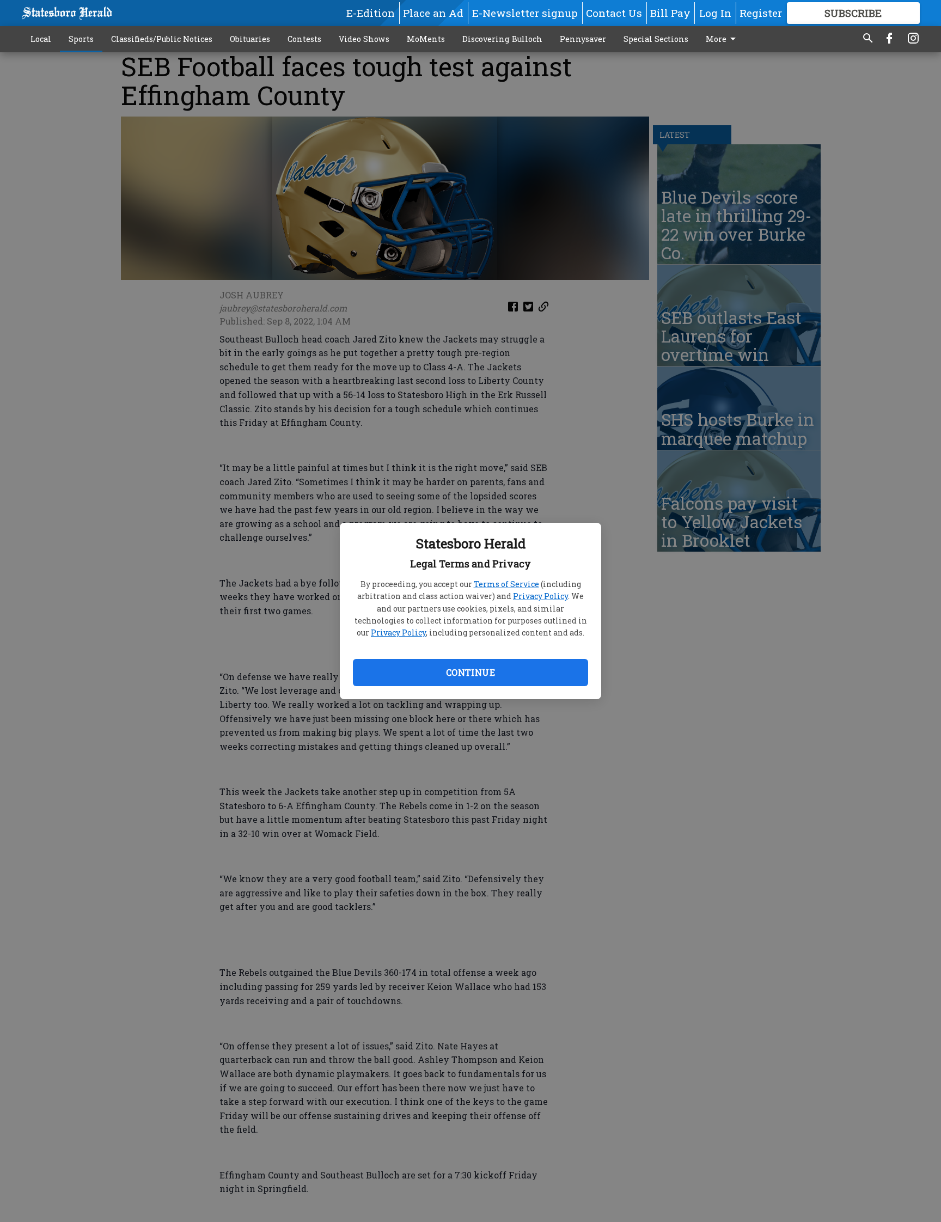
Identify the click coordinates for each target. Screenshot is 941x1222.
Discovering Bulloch (502, 39)
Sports (81, 39)
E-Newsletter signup (525, 13)
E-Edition (370, 13)
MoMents (426, 39)
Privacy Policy (540, 596)
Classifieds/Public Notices (161, 39)
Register (761, 13)
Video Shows (364, 39)
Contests (304, 39)
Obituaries (250, 39)
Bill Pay (670, 13)
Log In (715, 13)
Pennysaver (583, 39)
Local (40, 39)
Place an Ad (433, 13)
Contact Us (614, 13)
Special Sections (656, 39)
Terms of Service (506, 584)
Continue (470, 672)
